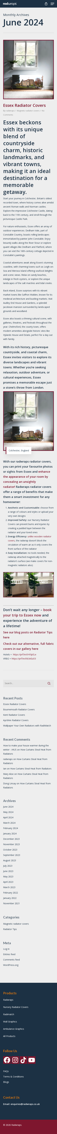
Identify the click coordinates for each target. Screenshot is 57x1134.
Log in (6, 948)
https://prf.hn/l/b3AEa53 (24, 658)
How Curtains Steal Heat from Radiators (30, 768)
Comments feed (11, 959)
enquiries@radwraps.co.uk (25, 1104)
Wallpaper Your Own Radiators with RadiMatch (27, 725)
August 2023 (9, 860)
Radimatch (8, 1014)
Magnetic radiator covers (28, 110)
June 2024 (8, 806)
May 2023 (8, 876)
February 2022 (10, 892)
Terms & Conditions (13, 1076)
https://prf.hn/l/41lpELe (24, 654)
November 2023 (11, 844)
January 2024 (9, 833)
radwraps (10, 110)
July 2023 (7, 865)
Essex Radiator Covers (24, 105)
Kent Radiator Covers (14, 714)
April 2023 (8, 881)
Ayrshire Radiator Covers (15, 720)
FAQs (6, 1071)
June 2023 (8, 871)
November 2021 (11, 903)
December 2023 (11, 838)
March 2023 (9, 887)
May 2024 (8, 812)
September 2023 (11, 855)
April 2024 (8, 817)
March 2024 (9, 822)
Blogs (6, 1081)
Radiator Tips (10, 929)
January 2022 (9, 897)
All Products (9, 1036)
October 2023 (10, 849)
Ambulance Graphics (13, 1028)
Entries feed (9, 954)
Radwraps (8, 999)
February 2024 (10, 828)
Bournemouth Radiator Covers (19, 709)
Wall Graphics (10, 1021)
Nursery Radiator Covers (15, 1007)
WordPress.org (10, 964)
